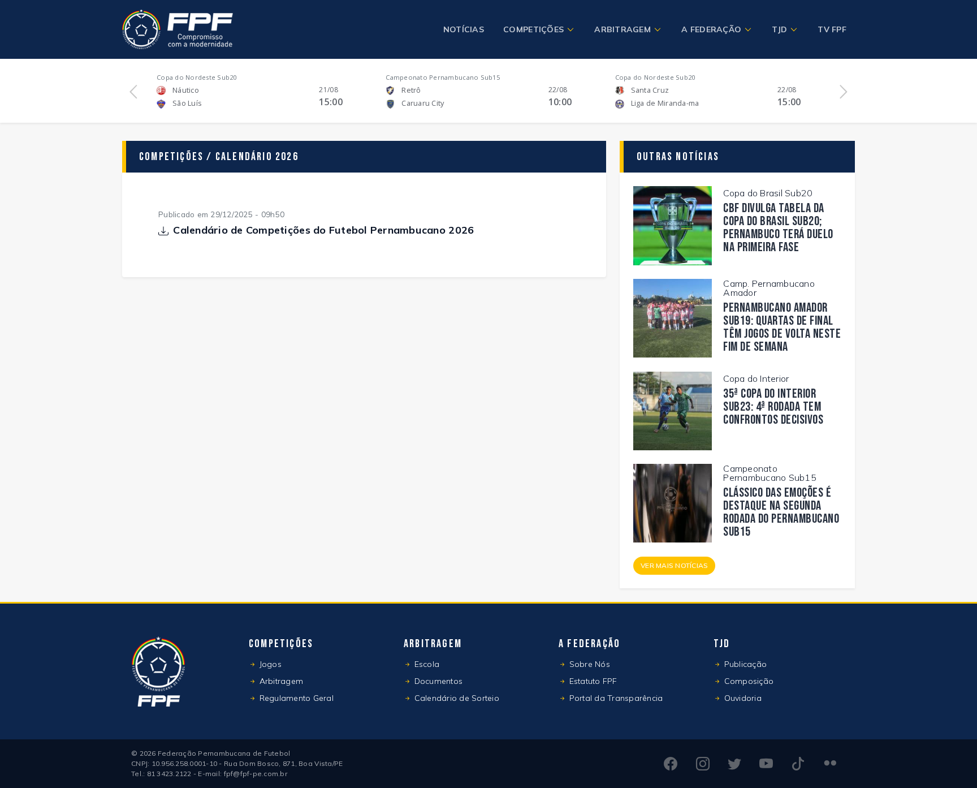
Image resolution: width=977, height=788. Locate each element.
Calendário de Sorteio (455, 698)
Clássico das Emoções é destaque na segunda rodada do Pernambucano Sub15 (781, 512)
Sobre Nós (588, 664)
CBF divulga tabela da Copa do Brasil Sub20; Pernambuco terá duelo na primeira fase (778, 228)
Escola (425, 664)
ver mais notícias (674, 565)
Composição (747, 681)
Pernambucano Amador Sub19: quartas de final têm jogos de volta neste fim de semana (782, 328)
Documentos (437, 681)
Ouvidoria (741, 698)
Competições (533, 29)
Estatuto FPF (592, 681)
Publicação (744, 664)
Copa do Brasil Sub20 (767, 192)
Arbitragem (622, 29)
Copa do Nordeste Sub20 (197, 77)
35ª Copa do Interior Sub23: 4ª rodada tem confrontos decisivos (773, 407)
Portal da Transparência (615, 698)
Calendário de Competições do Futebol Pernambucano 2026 (323, 230)
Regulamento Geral (295, 698)
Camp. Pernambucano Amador (769, 288)
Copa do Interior (756, 378)
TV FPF (832, 29)
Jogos (269, 664)
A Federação (711, 29)
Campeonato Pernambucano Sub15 (443, 77)
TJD (779, 29)
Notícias (463, 29)
